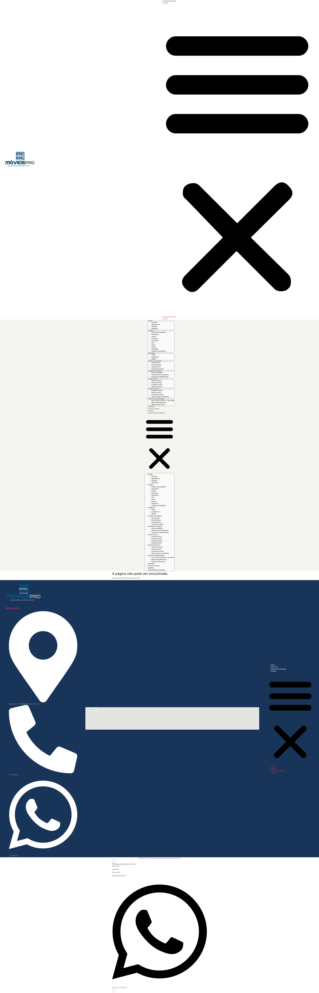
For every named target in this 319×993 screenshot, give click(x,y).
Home (273, 665)
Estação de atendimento (159, 377)
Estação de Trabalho (155, 371)
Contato (165, 3)
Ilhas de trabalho (157, 372)
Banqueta (154, 349)
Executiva (154, 338)
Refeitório (154, 328)
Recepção (151, 353)
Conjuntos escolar (157, 394)
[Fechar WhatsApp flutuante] (114, 861)
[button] (237, 160)
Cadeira (150, 330)
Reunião (154, 326)
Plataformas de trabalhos (160, 375)
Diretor (153, 336)
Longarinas (155, 357)
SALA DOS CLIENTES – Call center (162, 400)
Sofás (153, 355)
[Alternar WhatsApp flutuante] (113, 990)
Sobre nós (274, 667)
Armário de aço (156, 382)
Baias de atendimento (158, 402)
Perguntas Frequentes (169, 1)
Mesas (150, 321)
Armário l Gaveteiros (154, 361)
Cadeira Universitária (158, 351)
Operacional (155, 324)
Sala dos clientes (153, 409)
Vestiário (151, 411)
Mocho (153, 347)
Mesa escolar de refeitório (160, 397)
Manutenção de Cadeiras (156, 413)
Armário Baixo (156, 365)
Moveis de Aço (153, 379)
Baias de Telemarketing (156, 399)
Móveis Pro (13, 608)
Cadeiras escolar (157, 390)
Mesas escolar (156, 392)
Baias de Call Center (158, 404)
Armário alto (155, 362)
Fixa (152, 343)
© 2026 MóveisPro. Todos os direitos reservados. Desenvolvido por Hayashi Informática (159, 858)
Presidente (155, 334)
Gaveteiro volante (157, 369)
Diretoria (154, 322)
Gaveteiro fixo (156, 367)
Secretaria (154, 340)
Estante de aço (156, 387)
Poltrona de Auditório (158, 332)
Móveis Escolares (153, 389)
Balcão (153, 359)
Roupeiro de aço (157, 384)
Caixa (153, 345)
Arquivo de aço (156, 380)
